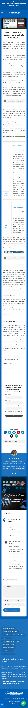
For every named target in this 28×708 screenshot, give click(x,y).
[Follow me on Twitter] (12, 473)
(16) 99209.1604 (14, 703)
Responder (11, 535)
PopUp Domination (16, 68)
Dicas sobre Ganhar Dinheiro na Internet (13, 412)
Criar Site (21, 635)
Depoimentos (7, 638)
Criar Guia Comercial (9, 635)
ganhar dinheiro (15, 555)
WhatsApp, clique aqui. (14, 701)
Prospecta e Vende (8, 647)
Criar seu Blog (19, 150)
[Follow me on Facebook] (15, 473)
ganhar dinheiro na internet (11, 124)
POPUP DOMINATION (18, 145)
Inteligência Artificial (8, 644)
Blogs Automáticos (8, 628)
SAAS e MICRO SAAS (8, 654)
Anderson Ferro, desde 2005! (17, 698)
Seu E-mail (8, 400)
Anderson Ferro (14, 458)
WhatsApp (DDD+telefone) (12, 406)
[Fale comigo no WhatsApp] (23, 703)
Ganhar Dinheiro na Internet (11, 641)
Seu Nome (8, 394)
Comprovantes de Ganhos (10, 631)
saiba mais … (6, 228)
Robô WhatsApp (7, 651)
